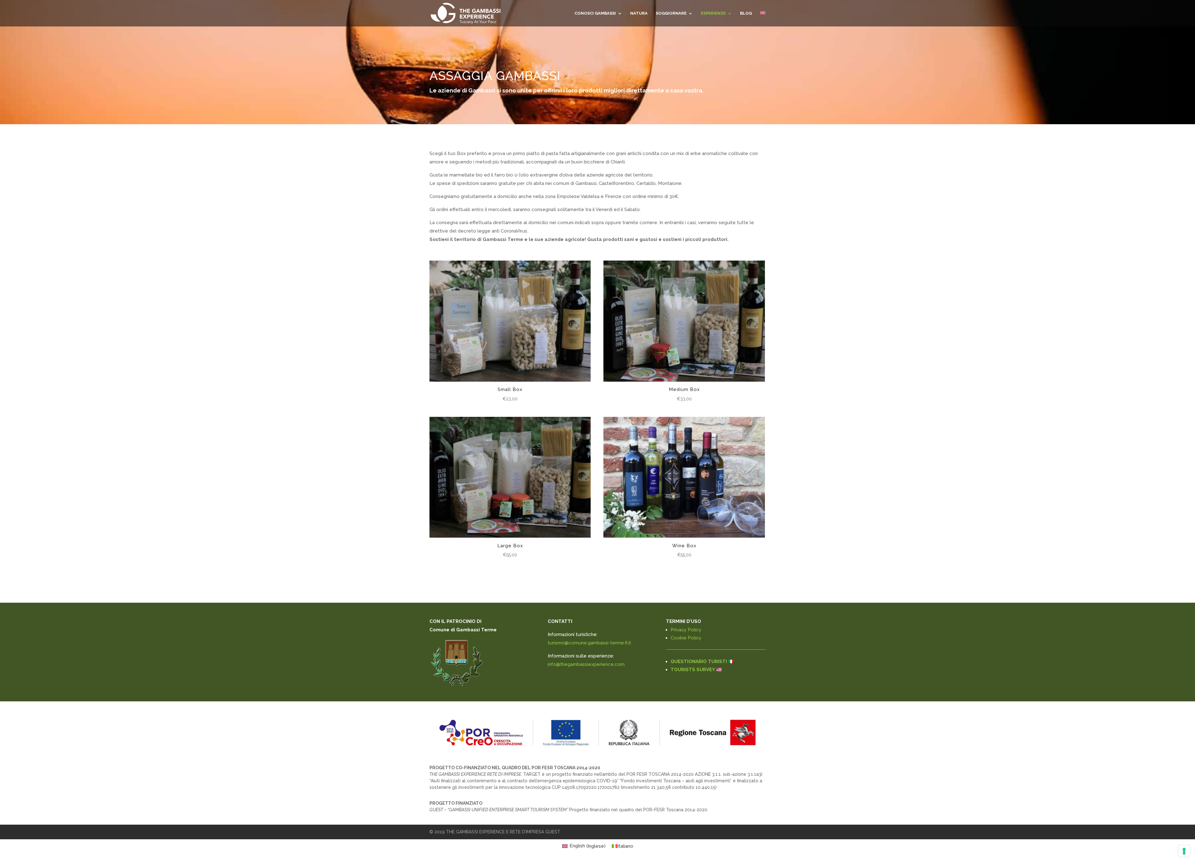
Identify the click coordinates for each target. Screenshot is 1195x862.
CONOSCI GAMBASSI (595, 13)
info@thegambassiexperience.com (586, 664)
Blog (746, 13)
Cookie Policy (686, 638)
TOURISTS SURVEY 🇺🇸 (696, 669)
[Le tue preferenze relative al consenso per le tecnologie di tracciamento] (1184, 851)
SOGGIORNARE (671, 13)
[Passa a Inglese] (763, 18)
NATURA (639, 13)
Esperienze (713, 13)
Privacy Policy (686, 630)
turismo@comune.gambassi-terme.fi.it (589, 643)
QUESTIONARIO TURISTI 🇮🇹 (702, 661)
